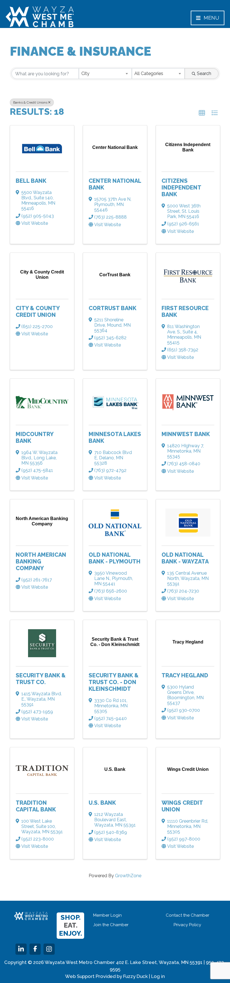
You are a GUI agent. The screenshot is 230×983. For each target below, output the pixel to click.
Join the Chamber (110, 924)
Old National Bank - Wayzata (185, 558)
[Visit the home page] (31, 916)
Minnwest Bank (186, 434)
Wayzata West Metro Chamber (39, 17)
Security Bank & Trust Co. (41, 678)
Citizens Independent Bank (181, 187)
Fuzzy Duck (135, 976)
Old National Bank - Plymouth (115, 558)
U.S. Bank (102, 802)
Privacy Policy (187, 924)
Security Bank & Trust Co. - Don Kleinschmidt (114, 682)
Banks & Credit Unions (30, 102)
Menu (211, 18)
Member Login (107, 915)
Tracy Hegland (185, 675)
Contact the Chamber (187, 915)
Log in (158, 976)
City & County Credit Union (37, 311)
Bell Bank (31, 180)
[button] (202, 113)
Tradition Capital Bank (36, 806)
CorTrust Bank (112, 308)
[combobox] (105, 73)
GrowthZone (128, 875)
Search (204, 73)
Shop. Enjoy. (70, 925)
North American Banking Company (41, 561)
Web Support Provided (90, 976)
